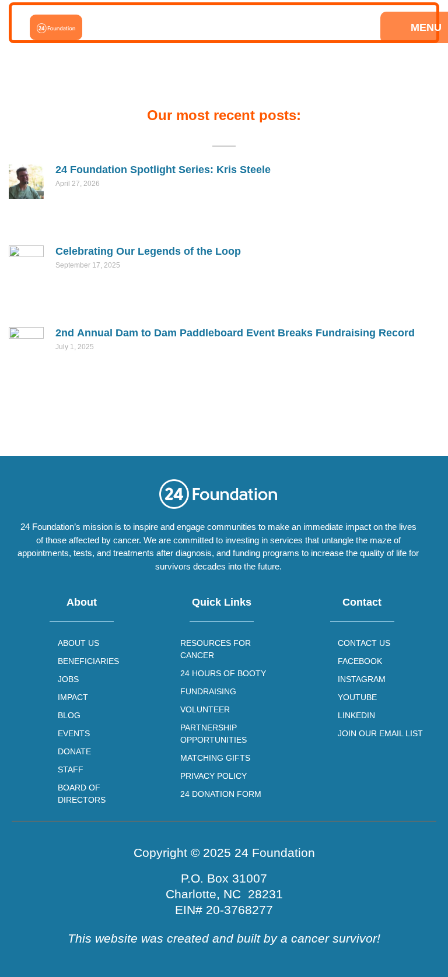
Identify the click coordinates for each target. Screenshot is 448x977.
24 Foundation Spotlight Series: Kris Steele (163, 169)
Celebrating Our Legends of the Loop (148, 251)
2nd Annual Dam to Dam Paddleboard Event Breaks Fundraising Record (235, 333)
